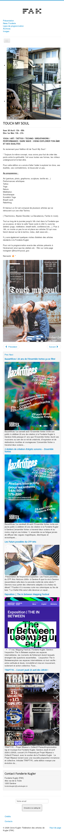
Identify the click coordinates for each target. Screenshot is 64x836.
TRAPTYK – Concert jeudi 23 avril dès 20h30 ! (26, 669)
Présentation (8, 20)
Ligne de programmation (13, 26)
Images (6, 31)
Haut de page (55, 827)
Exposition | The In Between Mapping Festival (27, 594)
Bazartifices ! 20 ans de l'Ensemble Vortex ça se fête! (30, 358)
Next (11, 354)
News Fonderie (9, 23)
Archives (7, 28)
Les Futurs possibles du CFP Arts (20, 541)
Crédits (8, 816)
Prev (7, 354)
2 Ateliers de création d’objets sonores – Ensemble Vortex (29, 450)
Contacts (9, 821)
